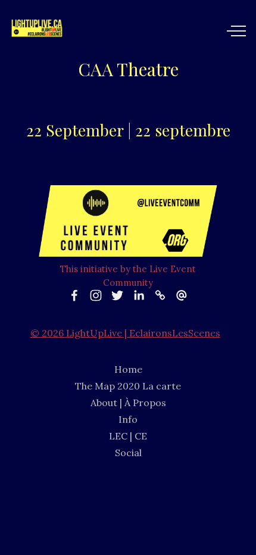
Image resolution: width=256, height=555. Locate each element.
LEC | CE (128, 436)
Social (128, 453)
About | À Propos (128, 403)
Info (128, 419)
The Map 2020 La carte (128, 386)
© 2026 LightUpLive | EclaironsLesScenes (125, 333)
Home (128, 369)
